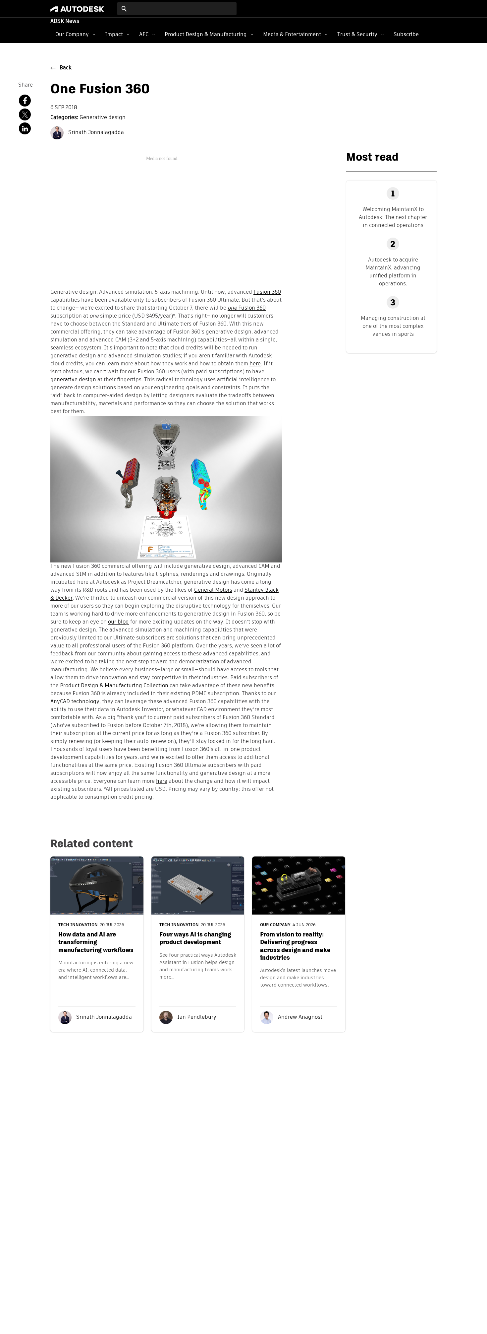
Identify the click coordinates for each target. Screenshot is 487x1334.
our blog (118, 622)
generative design (73, 380)
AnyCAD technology (74, 701)
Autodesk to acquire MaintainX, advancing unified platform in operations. (392, 271)
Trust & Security (357, 34)
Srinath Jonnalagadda (95, 132)
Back (66, 68)
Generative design (103, 117)
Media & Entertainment (292, 34)
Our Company (72, 34)
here (255, 364)
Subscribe (406, 34)
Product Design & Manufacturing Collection (114, 686)
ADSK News (64, 21)
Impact (114, 34)
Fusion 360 (267, 292)
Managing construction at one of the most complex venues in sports (393, 326)
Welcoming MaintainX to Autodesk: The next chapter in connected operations (393, 217)
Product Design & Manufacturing (206, 34)
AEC (143, 34)
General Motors (213, 590)
